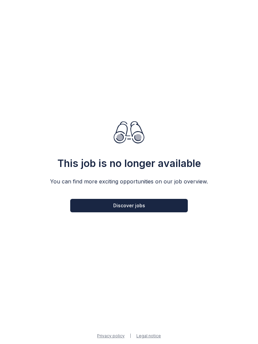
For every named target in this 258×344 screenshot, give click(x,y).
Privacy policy (111, 335)
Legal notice (148, 335)
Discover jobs (129, 205)
